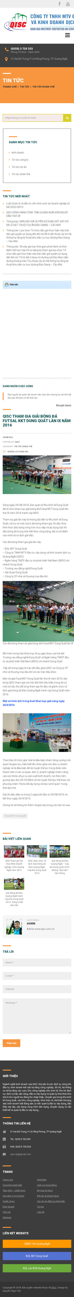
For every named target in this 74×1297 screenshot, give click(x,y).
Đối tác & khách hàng (48, 1196)
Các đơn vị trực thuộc (13, 1196)
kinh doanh (18, 152)
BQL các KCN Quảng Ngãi (37, 1268)
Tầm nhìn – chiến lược (14, 1190)
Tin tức (24, 86)
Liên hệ (40, 1212)
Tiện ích (7, 1212)
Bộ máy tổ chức (45, 1190)
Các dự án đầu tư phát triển (51, 1201)
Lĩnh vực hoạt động (47, 1185)
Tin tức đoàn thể (43, 86)
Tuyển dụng (9, 1201)
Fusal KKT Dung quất (15, 815)
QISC (53, 1287)
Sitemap (7, 1217)
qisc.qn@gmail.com (20, 1154)
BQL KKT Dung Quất (37, 1256)
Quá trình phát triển (12, 1185)
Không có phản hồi (17, 452)
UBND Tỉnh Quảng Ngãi (37, 1243)
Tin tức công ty (20, 159)
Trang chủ (10, 86)
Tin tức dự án (19, 167)
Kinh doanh (8, 1206)
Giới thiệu (42, 1179)
